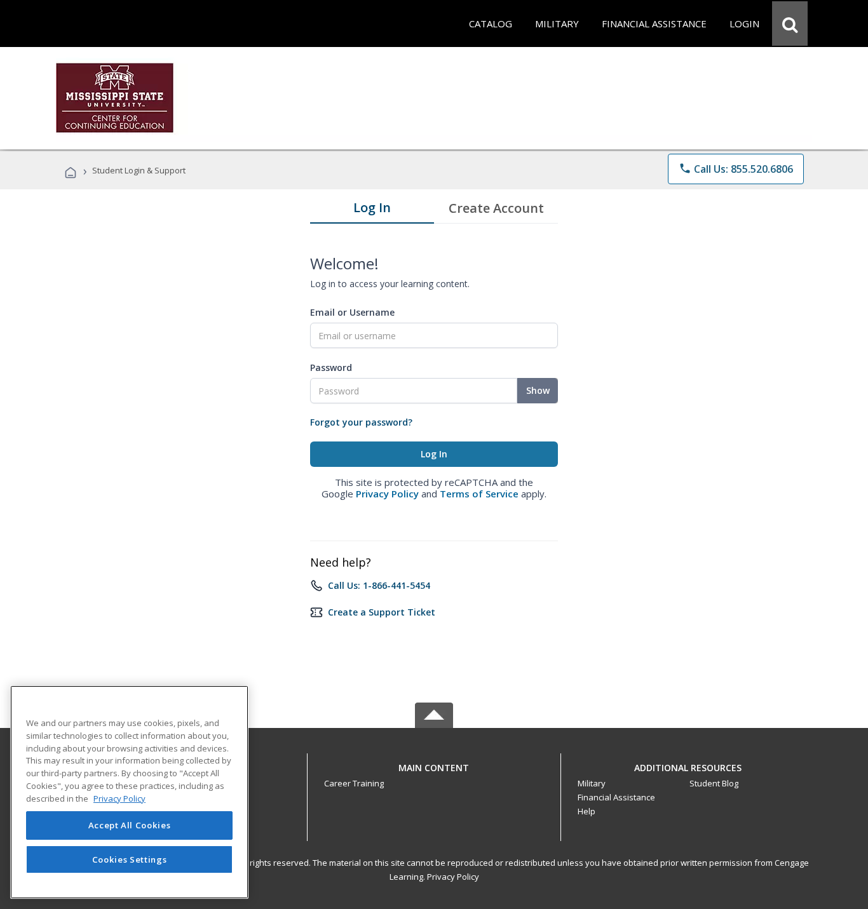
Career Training (354, 783)
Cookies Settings (129, 859)
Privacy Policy (387, 493)
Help (586, 811)
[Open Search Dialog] (790, 23)
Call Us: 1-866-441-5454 (379, 585)
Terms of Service (479, 493)
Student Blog (713, 783)
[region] (129, 792)
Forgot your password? (361, 422)
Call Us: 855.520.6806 (736, 169)
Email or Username (352, 312)
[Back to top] (434, 764)
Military (592, 783)
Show (538, 390)
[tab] (372, 210)
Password (331, 367)
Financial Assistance (616, 797)
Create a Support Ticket (381, 612)
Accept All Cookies (129, 825)
